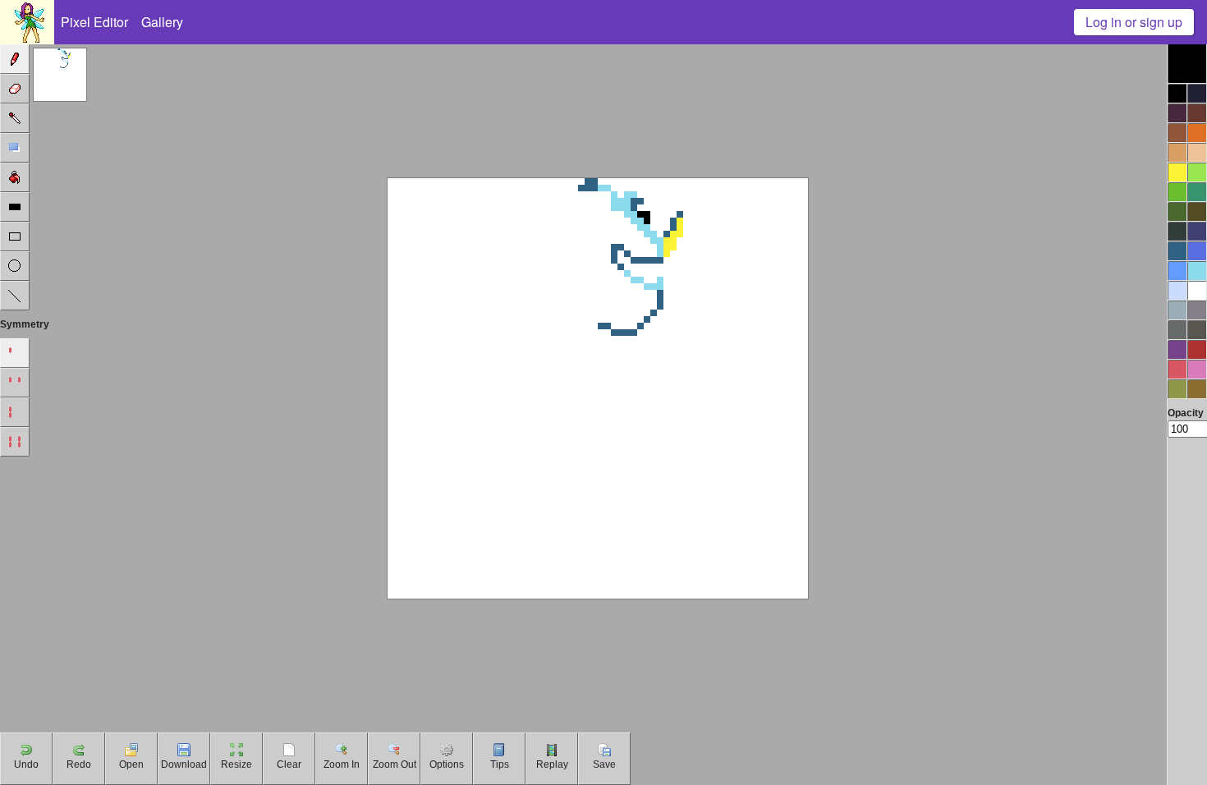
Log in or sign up (1133, 21)
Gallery (162, 21)
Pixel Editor (94, 21)
